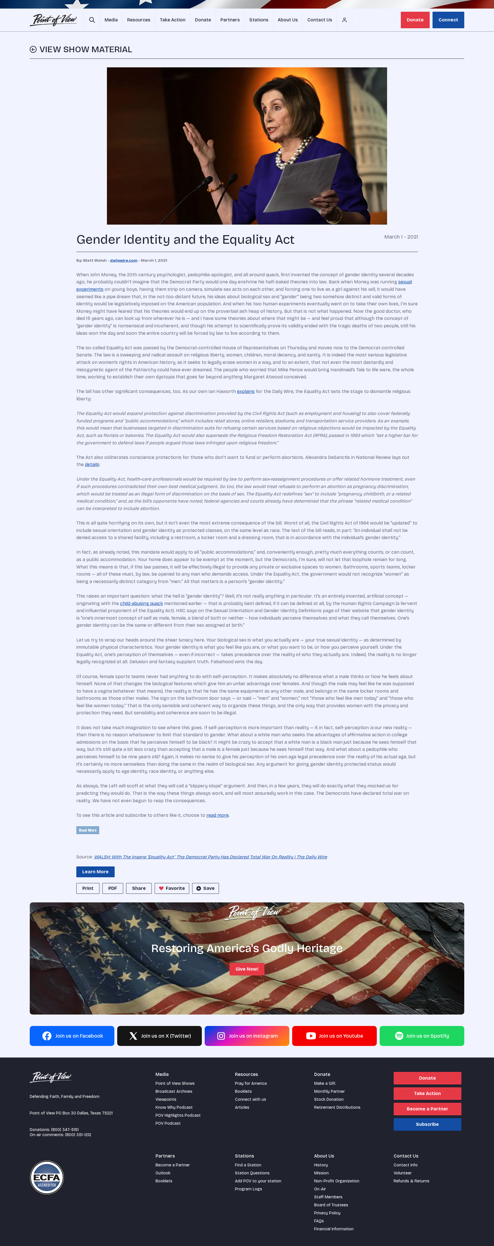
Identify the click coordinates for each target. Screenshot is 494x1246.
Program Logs (248, 1189)
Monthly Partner (329, 1091)
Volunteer (403, 1173)
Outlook (163, 1173)
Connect (448, 20)
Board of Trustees (331, 1205)
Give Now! (247, 969)
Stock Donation (329, 1099)
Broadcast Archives (174, 1091)
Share (139, 888)
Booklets (243, 1091)
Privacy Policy (327, 1213)
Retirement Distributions (337, 1107)
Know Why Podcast (174, 1107)
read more (217, 815)
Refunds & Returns (411, 1181)
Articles (242, 1107)
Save (209, 888)
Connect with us (250, 1099)
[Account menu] (344, 20)
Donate (415, 20)
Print (87, 888)
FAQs (319, 1221)
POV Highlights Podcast (178, 1115)
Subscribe (427, 1124)
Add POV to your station (258, 1181)
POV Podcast (168, 1123)
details (92, 464)
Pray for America (251, 1083)
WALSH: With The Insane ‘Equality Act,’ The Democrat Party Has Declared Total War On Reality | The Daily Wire (210, 857)
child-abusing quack (141, 603)
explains (246, 391)
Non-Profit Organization (336, 1181)
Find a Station (248, 1165)
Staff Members (328, 1197)
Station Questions (252, 1173)
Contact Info (406, 1165)
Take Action (427, 1093)
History (321, 1165)
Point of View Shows (175, 1083)
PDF (112, 888)
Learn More (95, 871)
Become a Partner (427, 1109)
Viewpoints (166, 1099)
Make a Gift (325, 1083)
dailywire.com (124, 260)
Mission (321, 1173)
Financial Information (334, 1229)
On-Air (320, 1189)
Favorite (175, 888)
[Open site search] (92, 20)
